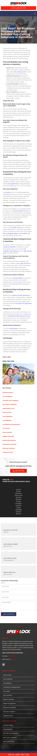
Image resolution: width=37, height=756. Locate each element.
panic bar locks (25, 263)
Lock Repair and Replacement (11, 424)
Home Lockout (7, 412)
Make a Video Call (9, 572)
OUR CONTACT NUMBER (10, 544)
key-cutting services (20, 72)
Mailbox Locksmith (8, 436)
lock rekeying (14, 251)
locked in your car (17, 227)
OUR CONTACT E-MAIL (10, 558)
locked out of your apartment (20, 295)
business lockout (17, 278)
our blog (13, 659)
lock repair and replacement (23, 303)
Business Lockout (8, 392)
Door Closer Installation (10, 404)
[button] (34, 13)
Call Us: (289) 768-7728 (18, 8)
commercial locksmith (9, 247)
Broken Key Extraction (9, 440)
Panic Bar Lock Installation (10, 400)
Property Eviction (8, 452)
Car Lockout (6, 428)
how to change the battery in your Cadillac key (16, 233)
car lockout (7, 192)
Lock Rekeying (7, 420)
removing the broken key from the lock (19, 316)
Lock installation (7, 396)
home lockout (14, 328)
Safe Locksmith (7, 432)
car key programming (12, 184)
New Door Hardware (9, 448)
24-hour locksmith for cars (20, 211)
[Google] (3, 664)
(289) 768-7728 (12, 656)
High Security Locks (8, 408)
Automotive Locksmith (9, 444)
